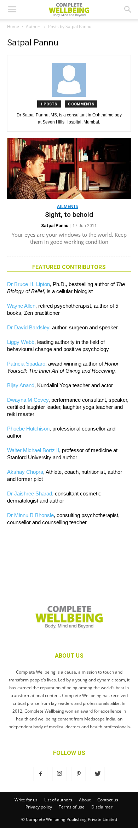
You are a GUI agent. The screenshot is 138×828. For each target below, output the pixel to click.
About (85, 800)
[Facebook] (40, 774)
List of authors (58, 800)
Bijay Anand (20, 385)
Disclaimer (102, 807)
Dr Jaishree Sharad (29, 493)
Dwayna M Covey (27, 400)
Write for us (26, 800)
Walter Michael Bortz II (33, 450)
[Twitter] (98, 774)
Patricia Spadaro (26, 364)
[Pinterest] (78, 774)
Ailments (67, 206)
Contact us (107, 800)
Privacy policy (38, 807)
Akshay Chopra (25, 472)
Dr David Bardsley (28, 327)
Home (13, 26)
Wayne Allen (21, 306)
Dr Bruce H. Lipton (28, 284)
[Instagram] (59, 774)
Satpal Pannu (54, 225)
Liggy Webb (20, 342)
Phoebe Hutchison (28, 429)
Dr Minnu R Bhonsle (30, 515)
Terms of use (72, 807)
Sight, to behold (69, 214)
